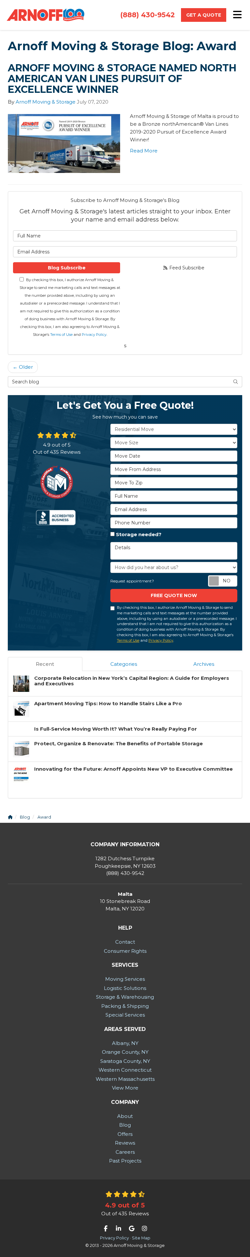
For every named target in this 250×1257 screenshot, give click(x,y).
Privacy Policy (94, 334)
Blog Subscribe (67, 268)
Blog (125, 1125)
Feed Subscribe (186, 268)
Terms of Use (61, 334)
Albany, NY (125, 1043)
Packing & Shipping (125, 1006)
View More (125, 1088)
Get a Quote (203, 15)
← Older (23, 367)
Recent (45, 664)
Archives (203, 664)
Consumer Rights (125, 951)
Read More (144, 151)
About (125, 1116)
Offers (125, 1134)
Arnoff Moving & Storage (46, 102)
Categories (123, 664)
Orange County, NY (125, 1052)
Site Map (141, 1238)
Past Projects (125, 1161)
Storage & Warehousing (125, 997)
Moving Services (125, 979)
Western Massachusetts (125, 1079)
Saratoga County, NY (125, 1061)
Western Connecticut (125, 1070)
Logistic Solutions (125, 988)
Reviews (125, 1143)
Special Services (125, 1015)
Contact (125, 942)
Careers (125, 1152)
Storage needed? (138, 534)
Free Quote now (174, 595)
